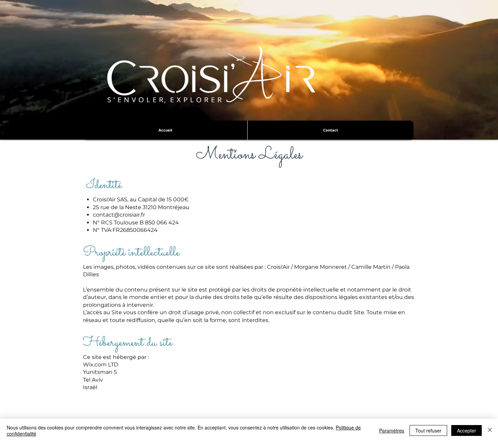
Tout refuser (428, 430)
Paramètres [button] (391, 430)
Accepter (466, 430)
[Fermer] (490, 430)
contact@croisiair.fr (119, 215)
